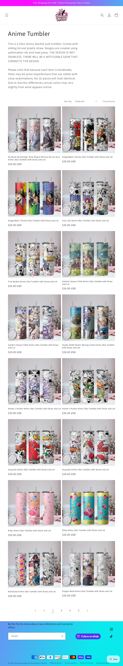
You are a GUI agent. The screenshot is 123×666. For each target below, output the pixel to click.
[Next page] (87, 610)
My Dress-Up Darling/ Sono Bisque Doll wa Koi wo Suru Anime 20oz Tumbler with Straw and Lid (34, 158)
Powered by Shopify (39, 663)
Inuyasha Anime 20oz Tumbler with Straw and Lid (31, 469)
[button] (6, 15)
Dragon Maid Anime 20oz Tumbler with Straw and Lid (87, 591)
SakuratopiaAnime (22, 663)
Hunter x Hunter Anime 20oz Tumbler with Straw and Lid (34, 408)
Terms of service (86, 663)
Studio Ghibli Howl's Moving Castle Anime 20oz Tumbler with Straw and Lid (88, 346)
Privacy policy (71, 663)
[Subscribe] (62, 636)
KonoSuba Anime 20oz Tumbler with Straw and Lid (32, 591)
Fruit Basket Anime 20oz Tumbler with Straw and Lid (32, 281)
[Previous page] (35, 610)
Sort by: (68, 101)
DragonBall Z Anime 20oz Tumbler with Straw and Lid (87, 157)
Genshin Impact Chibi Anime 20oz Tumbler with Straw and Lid (87, 282)
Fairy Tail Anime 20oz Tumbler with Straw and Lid (85, 220)
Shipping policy (103, 663)
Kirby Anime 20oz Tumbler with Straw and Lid (29, 530)
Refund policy (56, 663)
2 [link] (53, 610)
